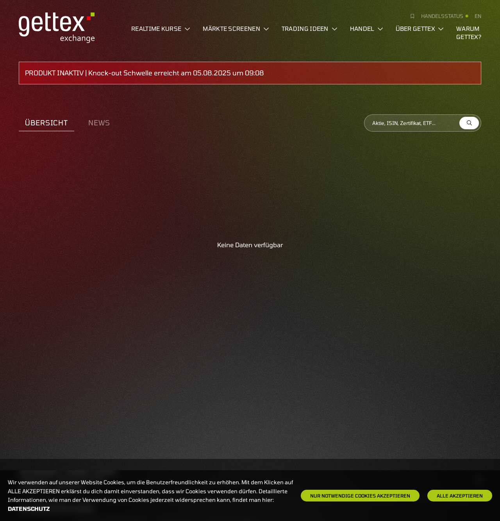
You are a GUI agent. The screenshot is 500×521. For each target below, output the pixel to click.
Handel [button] (362, 28)
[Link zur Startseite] (57, 26)
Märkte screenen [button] (231, 28)
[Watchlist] (409, 16)
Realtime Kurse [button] (156, 28)
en (478, 16)
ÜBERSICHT (46, 122)
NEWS (99, 122)
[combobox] (422, 123)
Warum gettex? (468, 32)
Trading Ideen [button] (305, 28)
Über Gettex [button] (415, 28)
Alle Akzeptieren (460, 495)
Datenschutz (29, 508)
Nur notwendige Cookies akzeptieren (360, 495)
